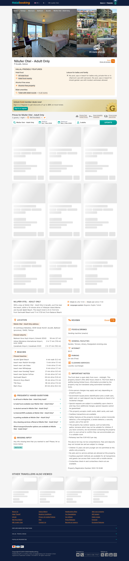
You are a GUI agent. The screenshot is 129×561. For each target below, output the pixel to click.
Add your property (98, 511)
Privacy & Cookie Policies (47, 517)
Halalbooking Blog (71, 511)
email (78, 554)
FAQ (40, 520)
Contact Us (42, 522)
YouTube (111, 554)
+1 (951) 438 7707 (92, 555)
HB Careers (95, 514)
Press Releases (70, 520)
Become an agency (71, 522)
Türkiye (22, 11)
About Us (15, 511)
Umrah (14, 517)
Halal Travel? (16, 514)
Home (16, 11)
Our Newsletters (70, 514)
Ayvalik (48, 11)
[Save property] (16, 53)
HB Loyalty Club (53, 3)
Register (110, 3)
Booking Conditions (45, 514)
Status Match (43, 511)
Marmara (31, 11)
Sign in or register (21, 108)
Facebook (106, 554)
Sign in (102, 3)
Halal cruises (96, 517)
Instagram (115, 554)
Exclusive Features (98, 522)
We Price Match (17, 520)
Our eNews (69, 517)
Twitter (102, 554)
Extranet (94, 520)
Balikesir (40, 11)
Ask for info (18, 447)
